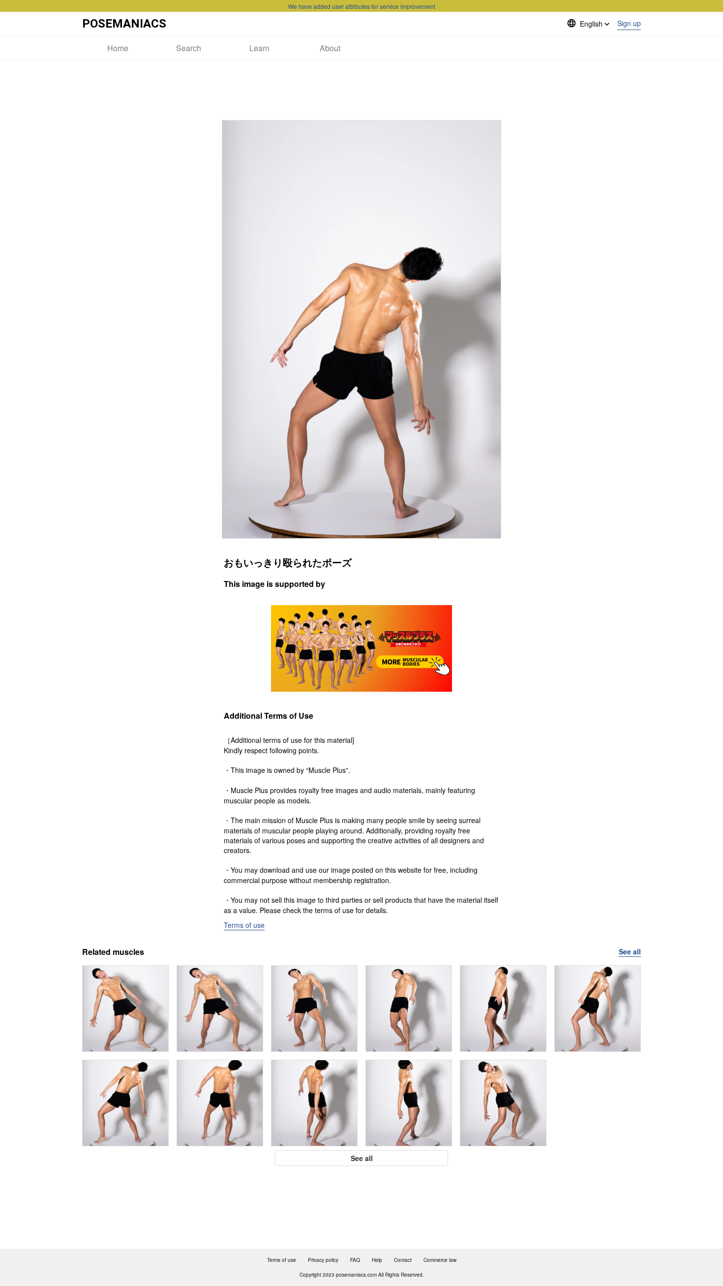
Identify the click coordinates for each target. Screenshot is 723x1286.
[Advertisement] (361, 90)
